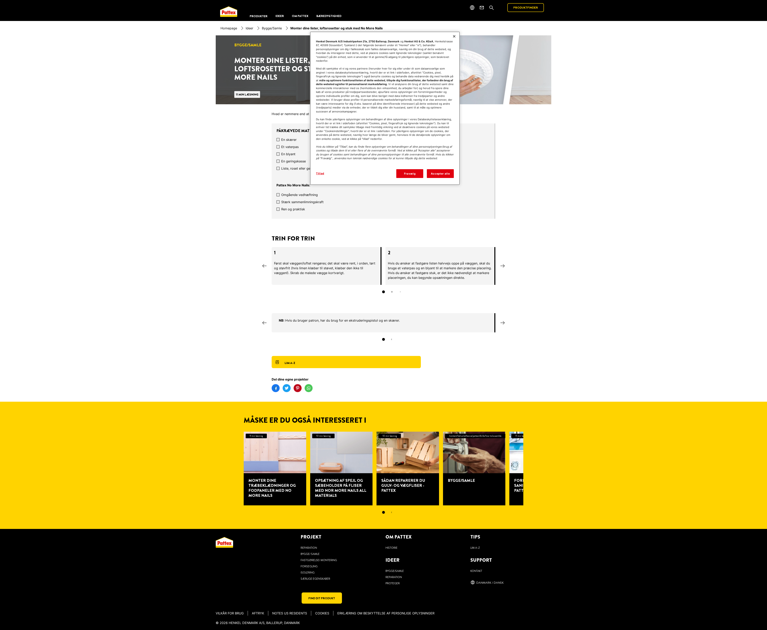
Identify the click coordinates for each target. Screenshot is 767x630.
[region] (385, 108)
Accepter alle (440, 173)
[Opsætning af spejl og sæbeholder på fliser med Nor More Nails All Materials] (341, 468)
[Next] (502, 266)
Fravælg (410, 173)
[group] (383, 273)
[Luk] (454, 36)
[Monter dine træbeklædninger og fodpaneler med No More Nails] (275, 468)
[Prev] (264, 266)
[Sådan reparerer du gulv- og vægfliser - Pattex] (408, 468)
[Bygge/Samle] (474, 468)
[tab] (383, 291)
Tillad (320, 173)
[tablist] (383, 292)
